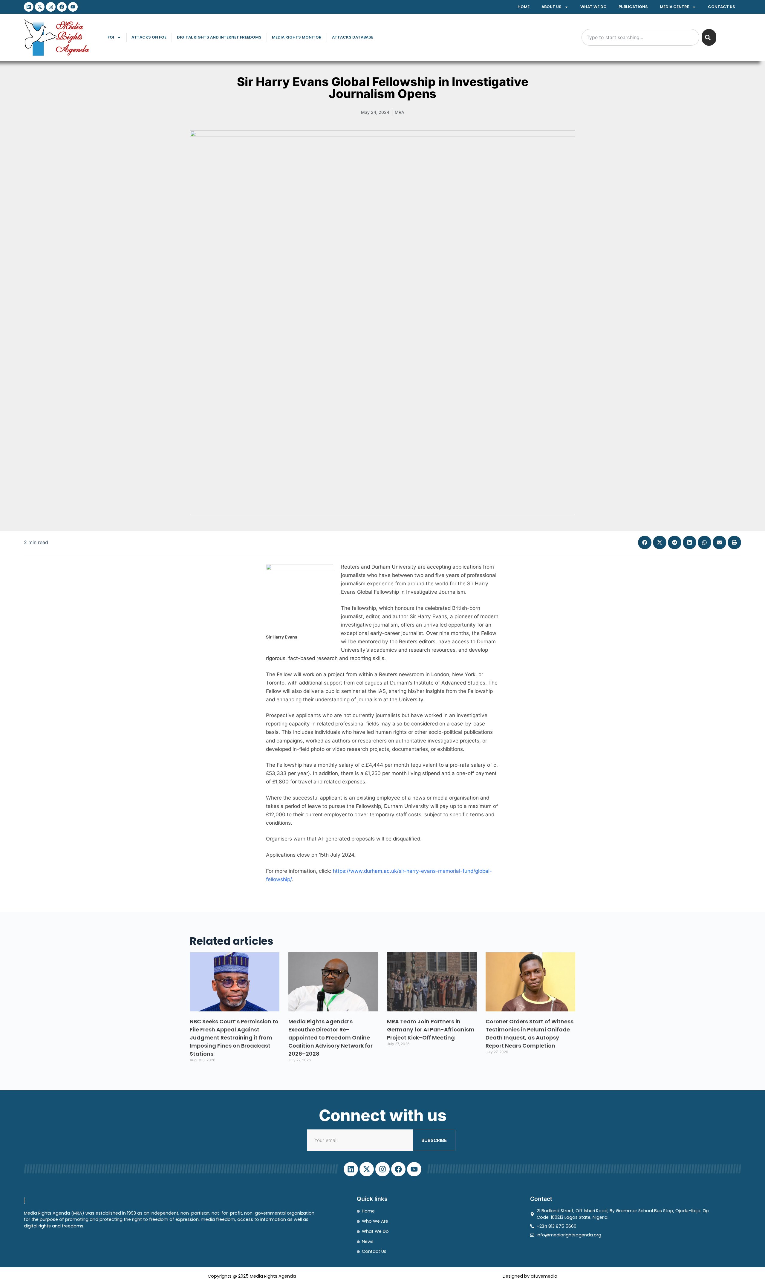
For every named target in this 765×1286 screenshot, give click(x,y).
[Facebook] (62, 7)
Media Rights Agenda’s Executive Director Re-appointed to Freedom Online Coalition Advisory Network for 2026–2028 (330, 1037)
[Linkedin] (28, 7)
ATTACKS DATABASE (352, 37)
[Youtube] (73, 7)
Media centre (674, 7)
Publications (633, 7)
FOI (111, 37)
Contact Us (721, 7)
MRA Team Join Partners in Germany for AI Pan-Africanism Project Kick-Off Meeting (431, 1029)
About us (551, 7)
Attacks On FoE (148, 37)
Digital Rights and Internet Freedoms (219, 37)
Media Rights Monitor (297, 37)
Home (524, 7)
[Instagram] (51, 7)
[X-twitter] (40, 7)
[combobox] (640, 37)
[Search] (709, 37)
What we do (593, 7)
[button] (644, 542)
